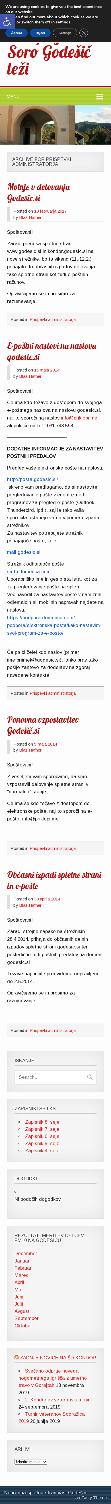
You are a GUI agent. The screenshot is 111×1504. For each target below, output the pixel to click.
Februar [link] (23, 1268)
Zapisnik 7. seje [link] (42, 1129)
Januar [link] (22, 1261)
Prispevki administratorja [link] (53, 319)
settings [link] (63, 22)
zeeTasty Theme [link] (91, 1497)
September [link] (27, 1318)
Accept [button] (16, 33)
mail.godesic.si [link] (23, 552)
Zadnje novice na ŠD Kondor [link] (58, 1358)
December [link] (26, 1253)
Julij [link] (19, 1304)
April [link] (19, 1282)
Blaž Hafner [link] (30, 217)
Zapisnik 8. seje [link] (42, 1122)
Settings (65, 33)
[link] (7, 21)
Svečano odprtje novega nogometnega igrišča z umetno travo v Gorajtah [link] (52, 1378)
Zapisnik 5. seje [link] (42, 1143)
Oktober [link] (23, 1326)
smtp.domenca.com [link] (29, 571)
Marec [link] (21, 1275)
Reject (40, 33)
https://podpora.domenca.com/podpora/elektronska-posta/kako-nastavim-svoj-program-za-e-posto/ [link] (54, 625)
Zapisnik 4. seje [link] (42, 1150)
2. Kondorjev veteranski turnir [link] (57, 1400)
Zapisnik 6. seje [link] (42, 1136)
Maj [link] (18, 1290)
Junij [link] (19, 1297)
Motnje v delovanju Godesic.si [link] (38, 192)
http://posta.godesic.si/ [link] (32, 479)
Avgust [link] (22, 1311)
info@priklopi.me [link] (79, 418)
